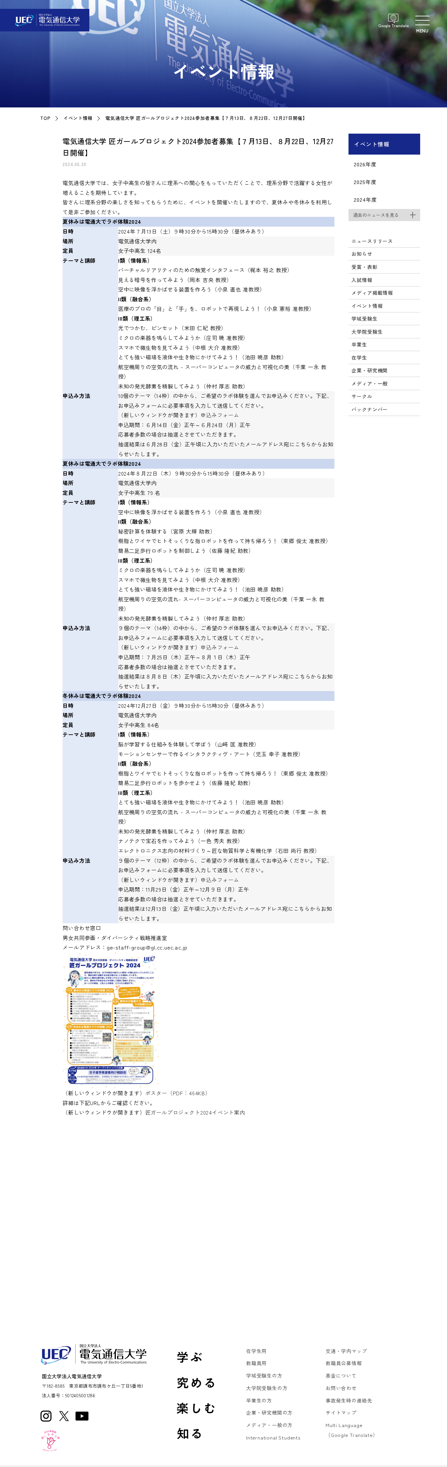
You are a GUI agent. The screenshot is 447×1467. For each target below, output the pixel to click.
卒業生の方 (259, 1400)
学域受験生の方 (264, 1375)
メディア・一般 (369, 383)
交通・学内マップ (346, 1350)
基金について (341, 1375)
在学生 (359, 357)
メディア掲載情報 (372, 292)
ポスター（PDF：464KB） (178, 1093)
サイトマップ (341, 1412)
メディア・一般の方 (269, 1424)
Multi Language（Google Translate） (352, 1429)
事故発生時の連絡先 (349, 1400)
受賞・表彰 (364, 266)
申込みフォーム (220, 415)
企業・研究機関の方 (269, 1412)
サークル (361, 396)
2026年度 (365, 164)
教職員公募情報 (344, 1363)
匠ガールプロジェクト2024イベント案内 (195, 1112)
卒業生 (359, 344)
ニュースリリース (372, 240)
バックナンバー (369, 409)
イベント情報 (78, 118)
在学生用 (256, 1350)
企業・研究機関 (369, 370)
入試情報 (361, 279)
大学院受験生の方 (267, 1387)
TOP (45, 118)
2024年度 (365, 199)
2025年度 (365, 182)
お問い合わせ (341, 1387)
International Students (273, 1437)
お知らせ (361, 253)
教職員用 (256, 1363)
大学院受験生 (367, 331)
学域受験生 (364, 318)
